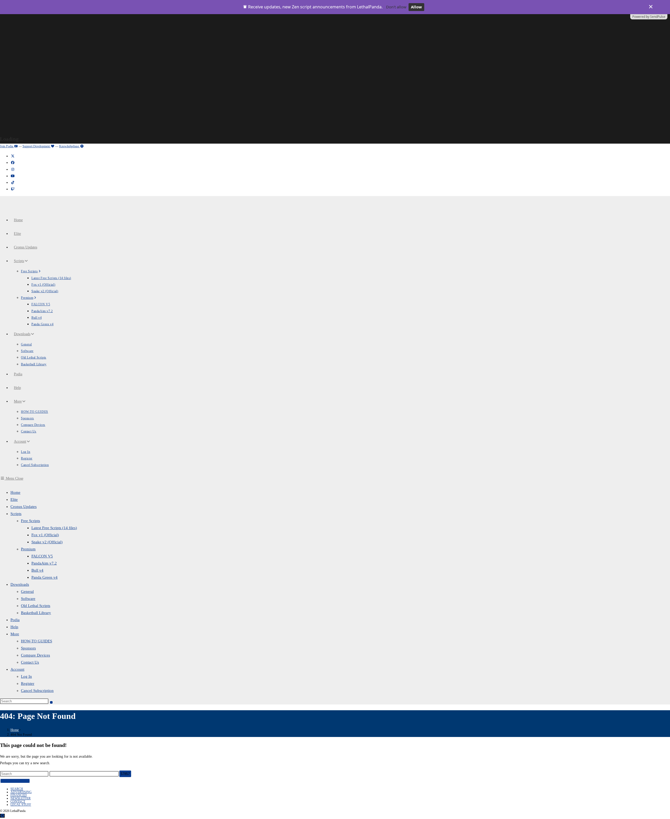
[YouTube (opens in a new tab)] (12, 176)
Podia (15, 620)
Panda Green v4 (44, 577)
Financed (18, 795)
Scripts (15, 514)
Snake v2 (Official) (47, 542)
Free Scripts (30, 521)
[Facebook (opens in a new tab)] (12, 163)
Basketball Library (36, 613)
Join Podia (7, 146)
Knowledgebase (69, 146)
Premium (28, 549)
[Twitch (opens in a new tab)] (12, 189)
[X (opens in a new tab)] (12, 156)
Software (28, 598)
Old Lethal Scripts (35, 606)
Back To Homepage (15, 781)
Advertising (21, 792)
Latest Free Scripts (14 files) (54, 528)
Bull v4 (37, 570)
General (27, 591)
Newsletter (20, 798)
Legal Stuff (20, 804)
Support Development (37, 146)
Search (16, 789)
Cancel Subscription (37, 690)
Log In (26, 676)
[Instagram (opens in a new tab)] (12, 169)
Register (27, 683)
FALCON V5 (42, 556)
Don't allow (396, 6)
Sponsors (28, 648)
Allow (416, 6)
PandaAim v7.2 (44, 563)
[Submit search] (51, 702)
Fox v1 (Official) (45, 535)
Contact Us (30, 662)
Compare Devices (35, 655)
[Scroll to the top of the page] (2, 816)
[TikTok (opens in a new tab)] (12, 183)
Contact (17, 801)
